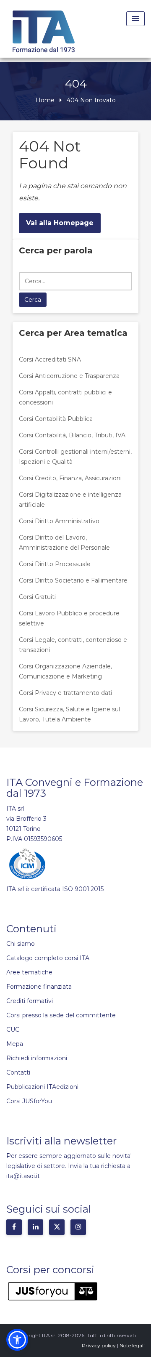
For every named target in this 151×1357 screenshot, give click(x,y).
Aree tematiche (29, 972)
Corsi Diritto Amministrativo (59, 521)
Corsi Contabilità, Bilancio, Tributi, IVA (72, 435)
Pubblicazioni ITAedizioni (42, 1087)
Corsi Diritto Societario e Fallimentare (73, 580)
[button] (17, 1340)
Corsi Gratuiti (37, 597)
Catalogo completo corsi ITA (47, 958)
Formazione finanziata (39, 986)
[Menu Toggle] (135, 18)
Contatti (18, 1072)
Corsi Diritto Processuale (55, 564)
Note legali (132, 1345)
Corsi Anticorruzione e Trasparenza (69, 376)
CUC (12, 1029)
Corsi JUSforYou (29, 1101)
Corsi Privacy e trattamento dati (65, 693)
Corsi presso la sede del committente (61, 1015)
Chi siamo (20, 943)
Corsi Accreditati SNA (50, 359)
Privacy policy (99, 1345)
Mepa (14, 1044)
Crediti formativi (29, 1001)
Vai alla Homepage (60, 223)
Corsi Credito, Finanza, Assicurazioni (70, 478)
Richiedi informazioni (36, 1058)
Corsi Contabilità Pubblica (56, 419)
